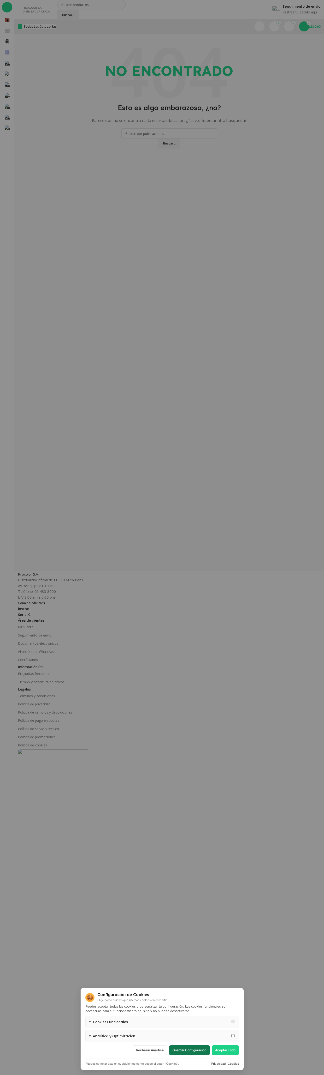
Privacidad (218, 1063)
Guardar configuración (189, 1050)
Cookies (233, 1063)
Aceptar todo (225, 1050)
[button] (162, 1022)
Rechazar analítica (150, 1050)
